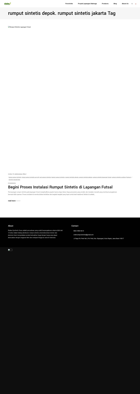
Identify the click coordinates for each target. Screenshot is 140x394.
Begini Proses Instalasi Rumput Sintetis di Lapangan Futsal (60, 187)
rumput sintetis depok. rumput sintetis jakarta (78, 177)
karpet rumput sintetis (58, 177)
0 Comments (12, 183)
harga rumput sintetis (15, 177)
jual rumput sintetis (45, 177)
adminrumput (18, 174)
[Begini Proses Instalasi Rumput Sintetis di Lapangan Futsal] (69, 97)
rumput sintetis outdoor (119, 177)
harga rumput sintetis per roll (30, 177)
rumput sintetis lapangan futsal (102, 177)
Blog (24, 174)
